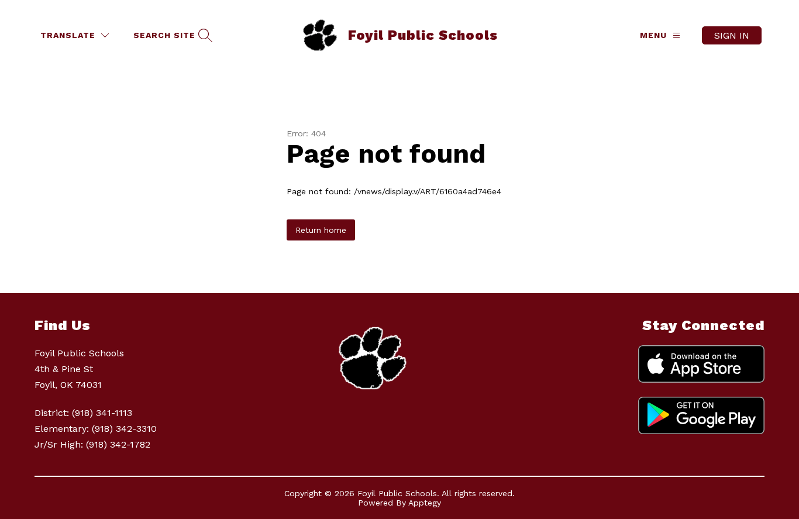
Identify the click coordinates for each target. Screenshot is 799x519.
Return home (320, 230)
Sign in (731, 35)
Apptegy (424, 502)
